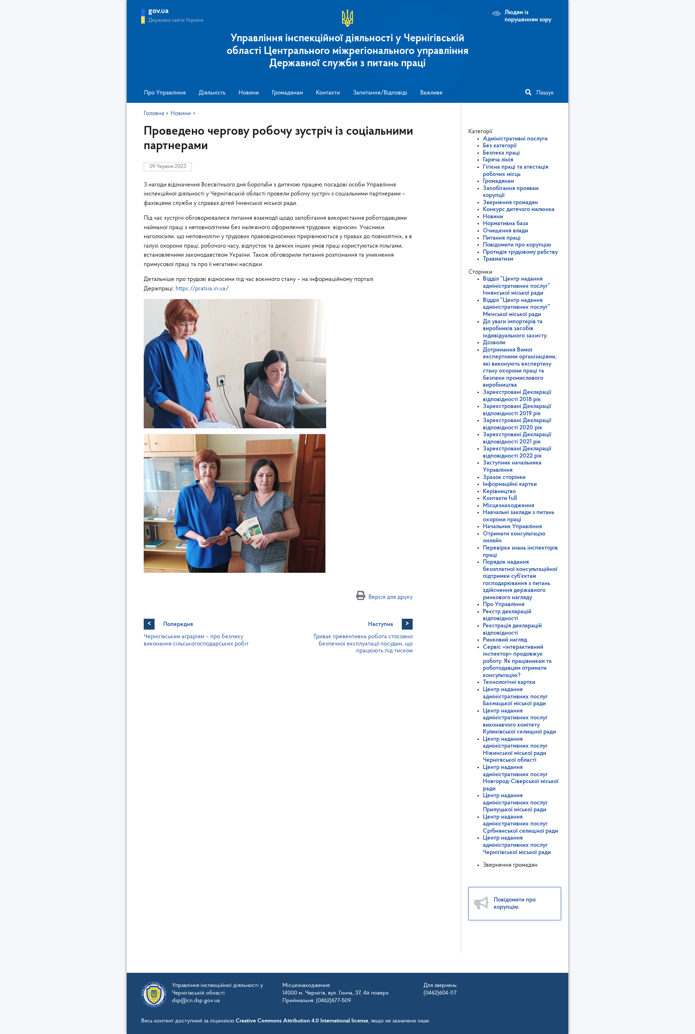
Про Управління (165, 93)
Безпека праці (501, 153)
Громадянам (287, 93)
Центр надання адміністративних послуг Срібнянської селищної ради (520, 824)
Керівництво (499, 491)
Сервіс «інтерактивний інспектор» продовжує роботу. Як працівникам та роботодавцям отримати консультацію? (517, 661)
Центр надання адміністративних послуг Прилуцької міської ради (515, 803)
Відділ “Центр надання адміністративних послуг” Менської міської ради (516, 307)
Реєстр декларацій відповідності (507, 615)
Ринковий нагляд (505, 640)
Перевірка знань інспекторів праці (520, 551)
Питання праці (502, 238)
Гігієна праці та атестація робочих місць (515, 170)
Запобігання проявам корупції (511, 192)
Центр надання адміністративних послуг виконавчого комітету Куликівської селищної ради (519, 721)
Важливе (431, 93)
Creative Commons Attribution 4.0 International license (302, 1021)
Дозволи (494, 343)
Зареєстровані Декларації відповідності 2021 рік (517, 438)
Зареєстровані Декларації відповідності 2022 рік (517, 452)
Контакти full (500, 498)
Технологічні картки (509, 682)
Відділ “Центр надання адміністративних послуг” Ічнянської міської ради (516, 286)
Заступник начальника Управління (512, 466)
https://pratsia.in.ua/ (202, 289)
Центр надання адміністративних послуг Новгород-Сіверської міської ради (521, 778)
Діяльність (212, 93)
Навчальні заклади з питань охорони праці (518, 516)
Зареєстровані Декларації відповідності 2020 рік (517, 424)
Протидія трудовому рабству (520, 252)
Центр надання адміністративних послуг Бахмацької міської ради (515, 696)
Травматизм (498, 259)
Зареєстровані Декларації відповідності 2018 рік (517, 396)
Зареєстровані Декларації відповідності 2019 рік (517, 410)
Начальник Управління (512, 527)
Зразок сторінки (504, 477)
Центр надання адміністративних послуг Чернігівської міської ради (517, 845)
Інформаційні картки (510, 484)
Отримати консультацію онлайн (514, 537)
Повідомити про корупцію (517, 245)
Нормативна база (505, 223)
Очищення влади (505, 231)
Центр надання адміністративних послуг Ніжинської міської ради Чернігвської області (515, 750)
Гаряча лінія (498, 160)
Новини (249, 93)
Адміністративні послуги (515, 139)
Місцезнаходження (508, 506)
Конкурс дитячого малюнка (519, 209)
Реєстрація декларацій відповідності (512, 629)
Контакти (328, 93)
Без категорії (500, 146)
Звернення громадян (510, 202)
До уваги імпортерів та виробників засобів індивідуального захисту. (515, 329)
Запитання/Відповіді (380, 93)
